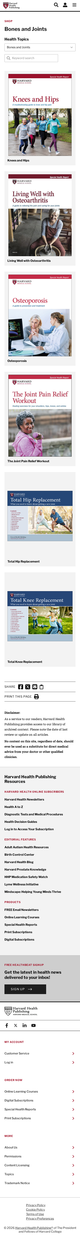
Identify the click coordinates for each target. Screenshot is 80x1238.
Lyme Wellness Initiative (21, 884)
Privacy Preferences (40, 1218)
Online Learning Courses (21, 917)
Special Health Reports (20, 924)
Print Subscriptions (18, 932)
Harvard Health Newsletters (24, 799)
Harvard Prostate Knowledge (25, 869)
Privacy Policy (35, 1205)
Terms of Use (35, 1214)
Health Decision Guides (20, 822)
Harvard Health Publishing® (34, 1228)
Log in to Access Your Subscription (29, 829)
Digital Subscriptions (19, 939)
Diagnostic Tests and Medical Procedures (33, 814)
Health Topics (16, 39)
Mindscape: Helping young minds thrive (32, 892)
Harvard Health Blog (18, 862)
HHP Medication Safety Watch (26, 877)
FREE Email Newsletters (21, 910)
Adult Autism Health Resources (26, 847)
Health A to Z (13, 807)
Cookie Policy (35, 1209)
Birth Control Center (19, 854)
